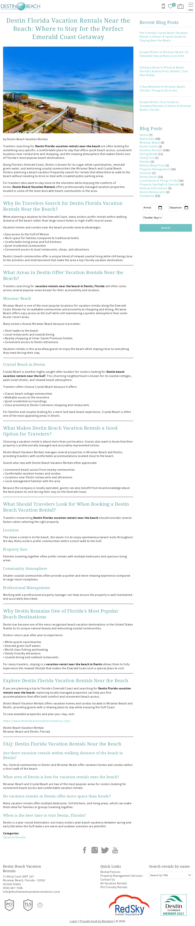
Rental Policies (110, 872)
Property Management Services (121, 876)
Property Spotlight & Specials (160, 184)
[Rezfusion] (40, 905)
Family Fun (147, 158)
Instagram (94, 850)
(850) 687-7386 (13, 888)
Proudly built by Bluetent (96, 921)
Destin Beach (149, 177)
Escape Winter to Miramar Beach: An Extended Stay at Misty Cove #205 (164, 54)
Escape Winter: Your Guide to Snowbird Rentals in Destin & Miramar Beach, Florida (165, 106)
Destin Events (149, 146)
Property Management (155, 169)
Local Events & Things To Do (159, 181)
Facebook (84, 850)
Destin (144, 135)
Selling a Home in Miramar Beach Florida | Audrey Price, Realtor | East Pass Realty (164, 71)
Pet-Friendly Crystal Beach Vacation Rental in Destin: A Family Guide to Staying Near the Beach (164, 36)
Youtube (115, 850)
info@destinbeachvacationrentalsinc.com (31, 892)
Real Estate (147, 139)
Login (73, 921)
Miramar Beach (150, 143)
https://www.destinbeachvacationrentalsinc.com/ (37, 721)
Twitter (105, 850)
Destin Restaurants (153, 192)
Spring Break (149, 154)
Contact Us (107, 879)
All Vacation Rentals (113, 883)
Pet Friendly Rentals (114, 887)
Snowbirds (147, 196)
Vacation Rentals (14, 837)
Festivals (146, 173)
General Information (154, 188)
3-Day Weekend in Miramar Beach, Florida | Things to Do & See (163, 88)
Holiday (145, 162)
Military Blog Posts (152, 165)
